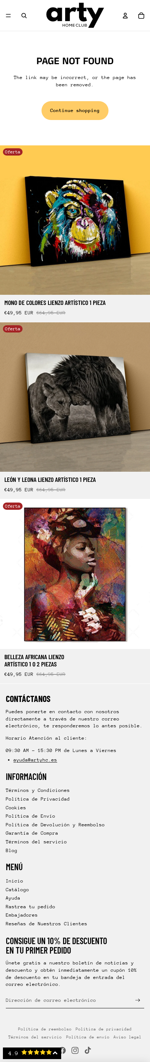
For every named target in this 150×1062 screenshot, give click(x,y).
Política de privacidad (104, 1029)
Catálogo (17, 889)
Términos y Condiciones (38, 790)
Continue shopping (75, 110)
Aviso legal (128, 1037)
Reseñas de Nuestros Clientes (46, 923)
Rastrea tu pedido (30, 906)
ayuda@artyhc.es (35, 760)
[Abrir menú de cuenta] (125, 16)
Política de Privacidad (38, 799)
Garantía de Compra (32, 833)
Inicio (14, 881)
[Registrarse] (137, 1000)
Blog (11, 850)
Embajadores (22, 915)
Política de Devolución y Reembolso (55, 824)
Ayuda (13, 898)
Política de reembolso (45, 1029)
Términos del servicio (36, 841)
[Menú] (8, 15)
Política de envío (88, 1037)
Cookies (16, 807)
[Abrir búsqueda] (24, 16)
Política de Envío (30, 816)
